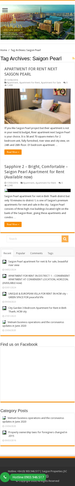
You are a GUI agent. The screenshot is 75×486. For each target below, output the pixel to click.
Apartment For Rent (29, 82)
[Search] (65, 238)
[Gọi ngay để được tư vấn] (5, 477)
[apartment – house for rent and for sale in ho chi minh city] (37, 21)
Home (3, 50)
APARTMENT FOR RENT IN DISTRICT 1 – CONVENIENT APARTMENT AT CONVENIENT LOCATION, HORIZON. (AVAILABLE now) (36, 279)
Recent (7, 253)
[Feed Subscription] (73, 58)
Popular (20, 253)
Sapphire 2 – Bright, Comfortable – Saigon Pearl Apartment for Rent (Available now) (36, 171)
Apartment (12, 82)
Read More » (13, 152)
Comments (36, 253)
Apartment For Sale (51, 82)
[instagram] (47, 476)
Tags (50, 253)
